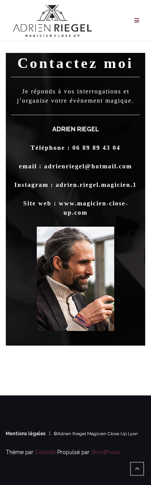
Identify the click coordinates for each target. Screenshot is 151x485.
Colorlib (45, 452)
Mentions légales (26, 433)
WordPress (105, 452)
